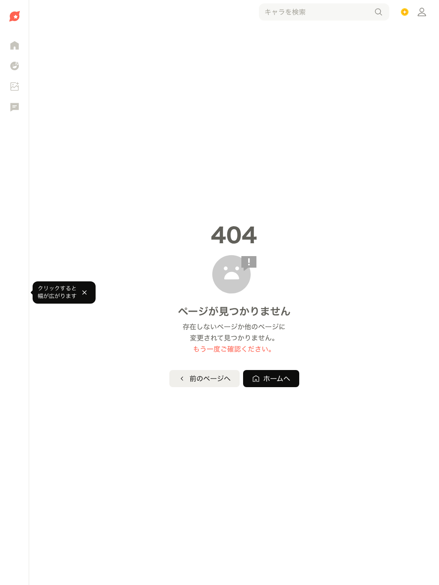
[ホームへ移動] (14, 16)
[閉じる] (84, 292)
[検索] (378, 12)
